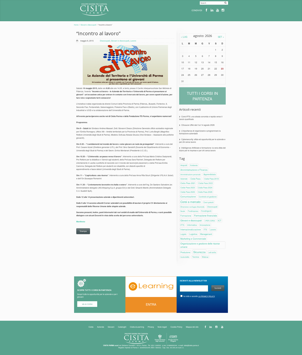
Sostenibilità (184, 257)
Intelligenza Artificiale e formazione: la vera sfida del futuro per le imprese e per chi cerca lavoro (202, 149)
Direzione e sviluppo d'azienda (192, 206)
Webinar (205, 257)
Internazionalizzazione (190, 229)
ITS (205, 229)
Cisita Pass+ (195, 178)
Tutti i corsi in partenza (202, 95)
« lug (184, 36)
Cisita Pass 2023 (187, 187)
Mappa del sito (192, 326)
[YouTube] (217, 10)
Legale (183, 234)
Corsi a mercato (190, 202)
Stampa (83, 231)
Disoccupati (105, 40)
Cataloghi (122, 326)
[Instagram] (223, 10)
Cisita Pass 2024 (205, 187)
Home (76, 25)
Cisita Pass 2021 (187, 183)
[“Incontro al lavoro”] (125, 65)
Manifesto (80, 221)
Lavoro (133, 40)
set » (221, 36)
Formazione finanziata (205, 215)
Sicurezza (199, 252)
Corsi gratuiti (209, 202)
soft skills (212, 252)
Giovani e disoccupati (88, 25)
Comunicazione (188, 196)
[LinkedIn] (212, 10)
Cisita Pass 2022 (205, 183)
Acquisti (183, 165)
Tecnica (195, 256)
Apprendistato (210, 174)
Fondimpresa (193, 211)
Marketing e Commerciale (193, 238)
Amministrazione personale (190, 174)
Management (206, 234)
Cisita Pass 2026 (205, 192)
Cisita (91, 326)
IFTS (182, 225)
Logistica (193, 234)
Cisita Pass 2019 (211, 178)
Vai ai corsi (87, 304)
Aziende (183, 178)
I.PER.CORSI (210, 220)
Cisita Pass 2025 (187, 192)
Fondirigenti (206, 211)
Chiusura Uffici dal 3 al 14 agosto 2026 (198, 125)
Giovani (111, 326)
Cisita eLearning (137, 326)
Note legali (162, 326)
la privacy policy (206, 296)
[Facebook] (206, 10)
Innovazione (205, 225)
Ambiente (194, 165)
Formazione (185, 215)
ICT (219, 220)
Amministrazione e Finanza (193, 169)
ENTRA (151, 304)
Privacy (151, 326)
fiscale (182, 211)
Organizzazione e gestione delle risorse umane (200, 245)
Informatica (192, 225)
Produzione (185, 252)
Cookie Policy (176, 326)
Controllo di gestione (208, 196)
